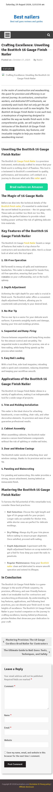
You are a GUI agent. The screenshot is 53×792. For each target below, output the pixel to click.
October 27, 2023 (21, 59)
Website (8, 740)
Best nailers (26, 17)
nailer (37, 178)
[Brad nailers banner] (26, 186)
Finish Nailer (30, 243)
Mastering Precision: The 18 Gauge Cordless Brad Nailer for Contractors (27, 641)
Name (8, 715)
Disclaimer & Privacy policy (39, 784)
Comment (9, 686)
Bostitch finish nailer (11, 206)
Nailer (40, 59)
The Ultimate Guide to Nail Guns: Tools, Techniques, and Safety (25, 652)
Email (7, 727)
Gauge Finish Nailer (26, 161)
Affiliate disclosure (26, 787)
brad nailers (8, 69)
